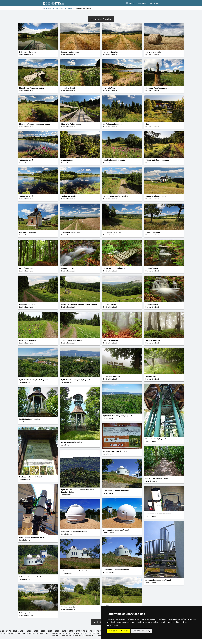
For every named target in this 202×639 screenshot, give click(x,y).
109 (53, 633)
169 (99, 635)
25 (49, 631)
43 (91, 631)
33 (68, 631)
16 (28, 631)
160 (70, 635)
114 (69, 633)
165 (86, 635)
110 (56, 633)
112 (62, 633)
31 (63, 631)
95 (12, 633)
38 (79, 631)
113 (66, 633)
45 (96, 631)
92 (5, 633)
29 (58, 631)
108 (50, 633)
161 (73, 635)
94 (9, 633)
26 (51, 631)
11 (16, 631)
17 (30, 631)
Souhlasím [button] (112, 631)
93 (7, 633)
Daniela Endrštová (26, 55)
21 (39, 631)
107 (46, 633)
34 (70, 631)
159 (66, 635)
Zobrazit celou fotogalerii (101, 19)
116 (75, 633)
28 (56, 631)
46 (98, 631)
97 (16, 633)
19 (35, 631)
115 (72, 633)
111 (59, 633)
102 (30, 633)
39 (82, 631)
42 (89, 631)
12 (18, 631)
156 (56, 635)
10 (14, 631)
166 (89, 635)
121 (91, 633)
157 (60, 635)
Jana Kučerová (66, 382)
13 (21, 631)
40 (84, 631)
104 (37, 633)
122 (94, 633)
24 (46, 631)
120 (88, 633)
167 (92, 635)
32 (65, 631)
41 (86, 631)
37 (77, 631)
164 (83, 635)
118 (81, 633)
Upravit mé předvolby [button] (141, 631)
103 (33, 633)
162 (76, 635)
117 (78, 633)
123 (97, 633)
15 (25, 631)
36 (75, 631)
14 (23, 631)
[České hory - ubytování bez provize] (53, 3)
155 (53, 635)
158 (63, 635)
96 (14, 633)
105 (40, 633)
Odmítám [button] (125, 631)
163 (79, 635)
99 (21, 633)
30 (60, 631)
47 (100, 631)
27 (53, 631)
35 (72, 631)
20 (37, 631)
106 (43, 633)
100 (23, 633)
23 (44, 631)
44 (93, 631)
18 (32, 631)
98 (19, 633)
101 (27, 633)
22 (42, 631)
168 (96, 635)
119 (84, 633)
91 (2, 633)
